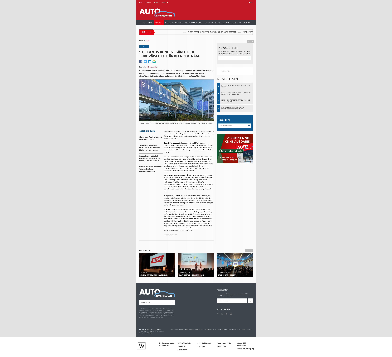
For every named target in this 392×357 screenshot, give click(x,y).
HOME (141, 2)
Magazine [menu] (182, 329)
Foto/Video (217, 329)
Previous (249, 41)
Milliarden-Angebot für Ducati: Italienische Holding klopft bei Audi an (235, 93)
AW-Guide (229, 329)
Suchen (247, 23)
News (177, 329)
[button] (159, 22)
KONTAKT (163, 2)
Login (251, 2)
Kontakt (249, 329)
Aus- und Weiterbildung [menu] (205, 329)
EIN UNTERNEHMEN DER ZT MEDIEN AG (150, 329)
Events (223, 329)
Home (172, 329)
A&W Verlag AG (148, 331)
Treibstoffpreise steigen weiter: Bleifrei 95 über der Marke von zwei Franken (227, 32)
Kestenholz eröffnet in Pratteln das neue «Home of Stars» (235, 101)
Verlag (244, 329)
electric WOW (237, 329)
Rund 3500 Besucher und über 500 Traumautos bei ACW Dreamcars (232, 108)
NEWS (147, 41)
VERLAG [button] (147, 2)
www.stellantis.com (170, 235)
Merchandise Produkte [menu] (192, 329)
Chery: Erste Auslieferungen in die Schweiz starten (160, 32)
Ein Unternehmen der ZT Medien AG (166, 344)
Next (252, 41)
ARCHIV (156, 2)
